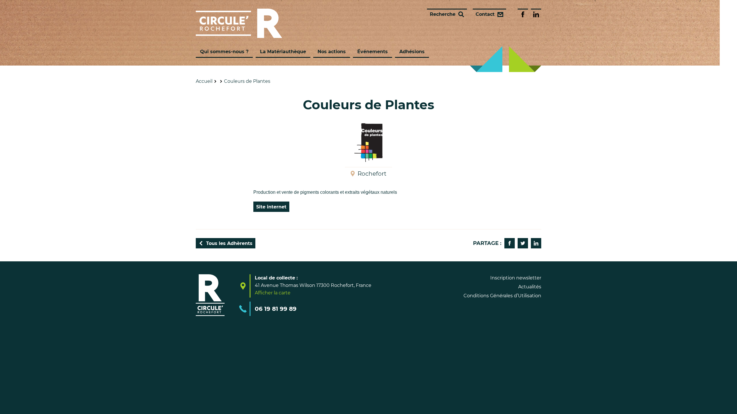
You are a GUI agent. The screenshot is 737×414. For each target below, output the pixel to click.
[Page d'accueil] (239, 23)
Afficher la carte (272, 293)
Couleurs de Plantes (247, 81)
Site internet (271, 207)
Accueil (204, 81)
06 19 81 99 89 (276, 308)
